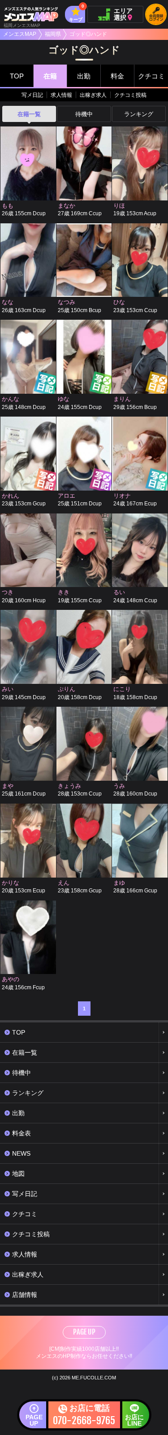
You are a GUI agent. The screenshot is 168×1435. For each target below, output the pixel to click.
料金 (117, 76)
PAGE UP (84, 1331)
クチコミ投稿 (130, 95)
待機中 (84, 114)
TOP (17, 76)
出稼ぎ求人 (93, 95)
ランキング (138, 114)
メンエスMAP (19, 34)
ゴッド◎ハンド (88, 34)
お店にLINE (134, 1420)
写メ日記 (32, 95)
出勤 (83, 76)
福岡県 (53, 34)
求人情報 (61, 95)
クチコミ (151, 76)
